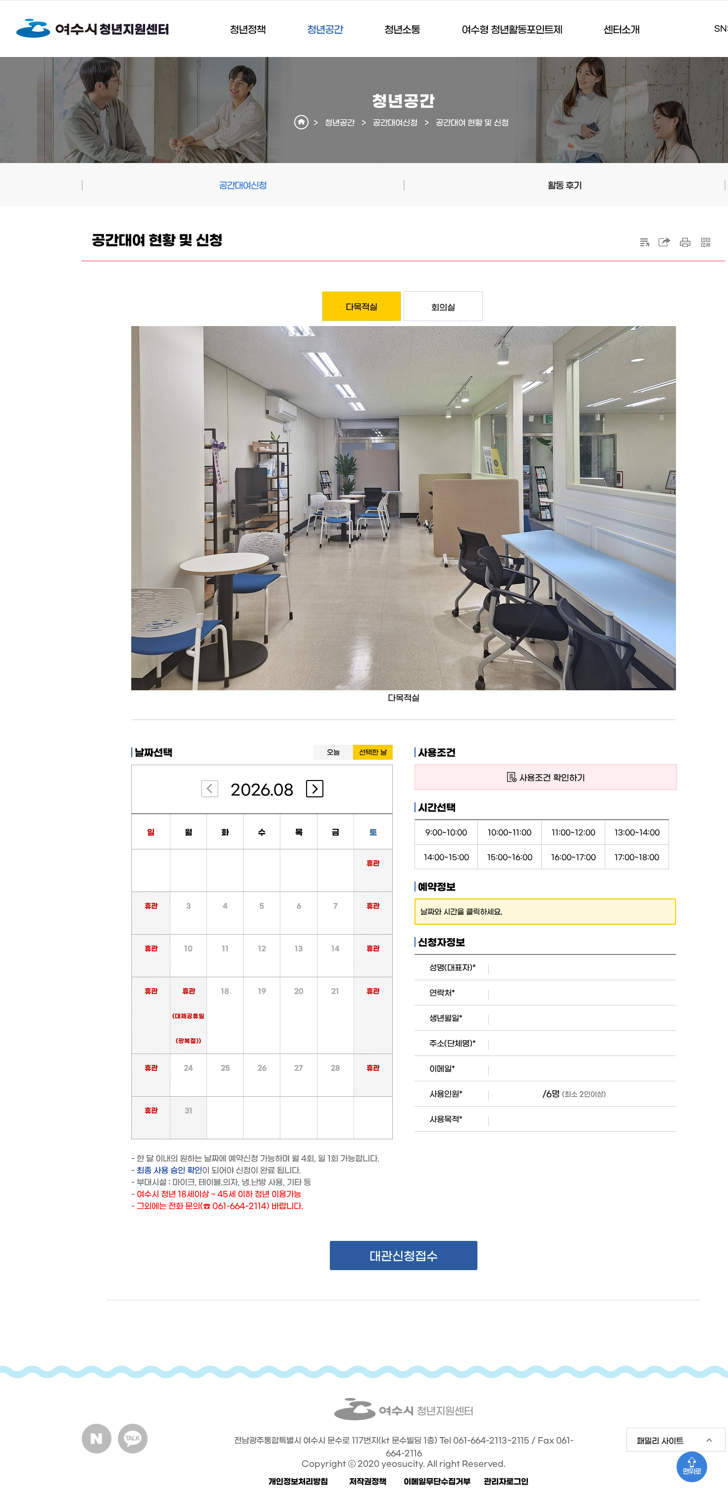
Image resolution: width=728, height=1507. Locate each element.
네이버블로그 (96, 1438)
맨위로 (692, 1470)
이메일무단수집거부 (437, 1481)
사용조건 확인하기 (552, 777)
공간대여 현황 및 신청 (472, 122)
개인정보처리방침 (298, 1481)
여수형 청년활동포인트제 (512, 29)
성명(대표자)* (452, 967)
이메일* (442, 1068)
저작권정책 (367, 1481)
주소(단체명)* (452, 1043)
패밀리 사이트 (654, 1443)
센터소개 (621, 29)
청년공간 (325, 29)
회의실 (443, 306)
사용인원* (446, 1093)
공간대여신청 (395, 122)
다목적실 (361, 306)
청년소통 (402, 29)
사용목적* (446, 1118)
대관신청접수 (403, 1255)
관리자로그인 (506, 1481)
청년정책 (247, 29)
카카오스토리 (133, 1438)
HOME (301, 122)
